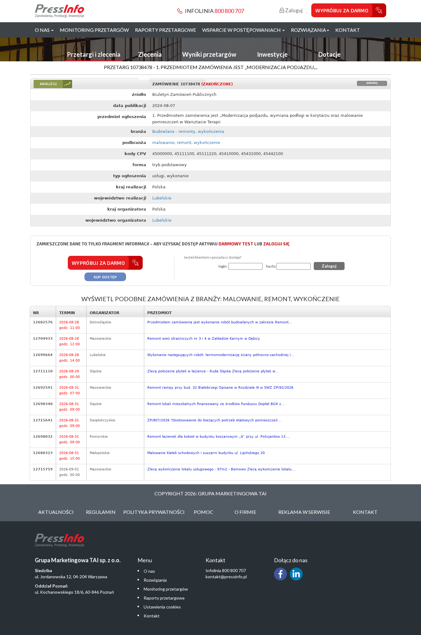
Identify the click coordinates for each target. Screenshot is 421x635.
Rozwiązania (155, 580)
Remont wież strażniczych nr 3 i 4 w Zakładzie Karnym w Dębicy (203, 339)
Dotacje (329, 54)
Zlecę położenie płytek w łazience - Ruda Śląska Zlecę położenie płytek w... (213, 371)
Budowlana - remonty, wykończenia (188, 131)
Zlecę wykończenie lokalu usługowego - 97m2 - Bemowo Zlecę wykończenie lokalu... (221, 469)
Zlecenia (150, 54)
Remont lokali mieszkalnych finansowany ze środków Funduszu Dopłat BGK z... (216, 404)
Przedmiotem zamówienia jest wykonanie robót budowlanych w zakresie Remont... (219, 322)
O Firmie (245, 512)
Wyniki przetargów (209, 54)
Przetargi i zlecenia (94, 54)
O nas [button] (43, 30)
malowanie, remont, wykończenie (186, 142)
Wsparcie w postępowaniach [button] (242, 30)
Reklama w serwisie (304, 512)
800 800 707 (229, 10)
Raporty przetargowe (165, 30)
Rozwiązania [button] (308, 30)
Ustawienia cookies (162, 606)
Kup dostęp (105, 277)
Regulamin (101, 512)
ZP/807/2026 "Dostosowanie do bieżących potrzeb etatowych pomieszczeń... (214, 420)
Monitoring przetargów (94, 30)
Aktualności (56, 512)
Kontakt (347, 30)
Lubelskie (161, 198)
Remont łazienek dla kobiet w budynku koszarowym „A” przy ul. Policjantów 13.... (218, 437)
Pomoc (203, 512)
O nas (149, 571)
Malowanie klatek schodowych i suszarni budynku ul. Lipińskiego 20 (206, 453)
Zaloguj (293, 10)
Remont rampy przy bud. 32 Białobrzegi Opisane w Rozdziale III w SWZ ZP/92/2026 (220, 388)
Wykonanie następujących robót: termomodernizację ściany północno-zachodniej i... (220, 355)
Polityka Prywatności (154, 512)
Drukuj (372, 83)
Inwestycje (272, 54)
